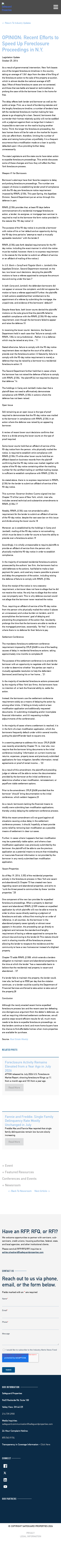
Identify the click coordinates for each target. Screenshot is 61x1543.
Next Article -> (42, 1190)
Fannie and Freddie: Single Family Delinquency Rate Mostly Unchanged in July (29, 1121)
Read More (14, 1087)
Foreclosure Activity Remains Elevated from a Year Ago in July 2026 (28, 1066)
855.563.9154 (8, 1437)
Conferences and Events (19, 1178)
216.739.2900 (8, 1413)
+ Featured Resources (18, 1172)
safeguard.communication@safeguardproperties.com (27, 1424)
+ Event (7, 1165)
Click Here (45, 1444)
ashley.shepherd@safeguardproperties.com (23, 1252)
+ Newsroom (11, 1185)
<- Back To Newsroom (20, 1190)
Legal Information (30, 1536)
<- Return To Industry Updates (16, 23)
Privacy (30, 1533)
